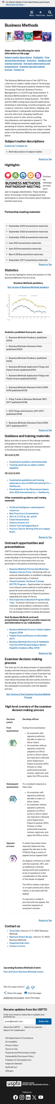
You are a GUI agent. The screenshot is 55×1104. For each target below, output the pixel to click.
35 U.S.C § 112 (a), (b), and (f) (23, 516)
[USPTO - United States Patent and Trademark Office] (27, 1085)
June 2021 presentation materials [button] (25, 243)
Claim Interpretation (19, 519)
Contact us (19, 70)
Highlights (38, 57)
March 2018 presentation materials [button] (26, 254)
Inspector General (13, 1063)
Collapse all (21, 146)
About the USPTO (12, 1027)
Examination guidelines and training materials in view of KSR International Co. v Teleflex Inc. (30, 483)
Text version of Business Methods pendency (28, 287)
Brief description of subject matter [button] (25, 152)
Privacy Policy (11, 1045)
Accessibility (11, 1042)
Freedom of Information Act (18, 1060)
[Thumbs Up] (28, 987)
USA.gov (9, 1071)
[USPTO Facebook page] (15, 1099)
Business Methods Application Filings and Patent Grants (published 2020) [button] (27, 377)
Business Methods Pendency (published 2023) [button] (26, 339)
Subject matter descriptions (18, 57)
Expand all (10, 146)
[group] (28, 152)
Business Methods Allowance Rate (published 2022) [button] (24, 348)
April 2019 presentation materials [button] (25, 249)
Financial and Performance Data (20, 1053)
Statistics (32, 60)
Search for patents (33, 1027)
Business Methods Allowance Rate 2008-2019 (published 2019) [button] (27, 389)
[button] (13, 993)
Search (50, 15)
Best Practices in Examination (23, 513)
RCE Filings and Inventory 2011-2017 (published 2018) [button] (25, 412)
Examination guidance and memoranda (28, 462)
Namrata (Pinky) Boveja (20, 937)
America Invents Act (19, 523)
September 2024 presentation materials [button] (28, 226)
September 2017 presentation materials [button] (28, 260)
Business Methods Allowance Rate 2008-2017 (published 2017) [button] (27, 424)
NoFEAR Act (11, 1067)
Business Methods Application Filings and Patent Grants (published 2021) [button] (27, 368)
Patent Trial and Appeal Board (23, 526)
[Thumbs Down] (32, 987)
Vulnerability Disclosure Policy (19, 1056)
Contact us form (17, 946)
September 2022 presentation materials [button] (28, 237)
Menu (31, 15)
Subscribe (44, 1021)
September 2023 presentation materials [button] (28, 232)
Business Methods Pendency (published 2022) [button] (26, 359)
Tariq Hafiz (14, 931)
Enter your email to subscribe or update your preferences (24, 1016)
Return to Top (45, 159)
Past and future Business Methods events (23, 972)
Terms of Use (11, 1049)
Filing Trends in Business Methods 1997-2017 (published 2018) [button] (26, 400)
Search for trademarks (14, 1030)
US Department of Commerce (19, 1038)
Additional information (14, 998)
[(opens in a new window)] (21, 1099)
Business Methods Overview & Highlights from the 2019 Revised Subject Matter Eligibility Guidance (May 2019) (29, 645)
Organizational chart (19, 943)
